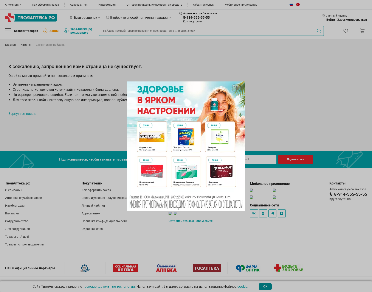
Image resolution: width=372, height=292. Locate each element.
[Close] (240, 86)
